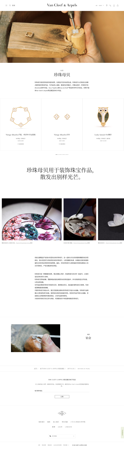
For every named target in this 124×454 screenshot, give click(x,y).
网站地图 (65, 445)
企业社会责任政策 (58, 445)
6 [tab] (63, 154)
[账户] (114, 5)
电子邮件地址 (38, 391)
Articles (71, 369)
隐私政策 (44, 445)
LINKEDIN (68, 427)
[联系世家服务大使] (110, 5)
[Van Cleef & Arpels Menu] (6, 5)
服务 (48, 422)
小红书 (60, 427)
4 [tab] (60, 154)
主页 (35, 369)
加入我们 (56, 422)
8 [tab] (66, 154)
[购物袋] (118, 5)
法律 (39, 445)
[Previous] (6, 121)
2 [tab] (57, 154)
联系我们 (42, 422)
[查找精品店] (107, 5)
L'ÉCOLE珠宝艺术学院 (78, 422)
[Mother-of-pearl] (35, 338)
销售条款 (50, 445)
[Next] (118, 121)
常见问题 (65, 422)
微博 (53, 427)
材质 (61, 70)
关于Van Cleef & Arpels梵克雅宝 (52, 369)
